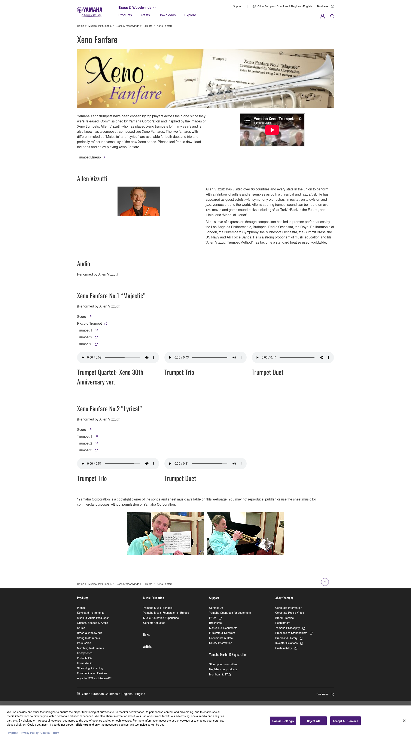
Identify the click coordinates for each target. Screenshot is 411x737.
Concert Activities (154, 623)
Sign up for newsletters (223, 664)
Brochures (215, 623)
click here (82, 724)
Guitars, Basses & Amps (92, 623)
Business (323, 6)
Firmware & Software (222, 633)
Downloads (167, 14)
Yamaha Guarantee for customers (230, 612)
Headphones (84, 653)
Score (81, 316)
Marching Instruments (90, 648)
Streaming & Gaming (90, 668)
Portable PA (84, 658)
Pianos (81, 608)
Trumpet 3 (84, 343)
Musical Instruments (100, 25)
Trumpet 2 (84, 337)
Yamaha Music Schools (158, 608)
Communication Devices (92, 673)
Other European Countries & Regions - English (285, 6)
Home (80, 25)
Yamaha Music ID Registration (228, 654)
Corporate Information (288, 608)
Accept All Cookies (345, 721)
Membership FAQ (220, 674)
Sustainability (283, 648)
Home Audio (84, 663)
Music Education (153, 597)
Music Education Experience (161, 618)
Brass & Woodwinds (135, 7)
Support (237, 6)
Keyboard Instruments (90, 612)
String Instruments (88, 638)
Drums (81, 628)
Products (125, 14)
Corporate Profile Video (289, 612)
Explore (190, 14)
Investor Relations (286, 643)
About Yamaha (284, 597)
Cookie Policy (49, 733)
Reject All (313, 721)
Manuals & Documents (223, 628)
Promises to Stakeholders (291, 633)
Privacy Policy (29, 733)
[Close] (404, 720)
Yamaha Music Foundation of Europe (166, 612)
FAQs (212, 618)
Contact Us (216, 608)
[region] (205, 721)
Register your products (223, 669)
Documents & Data (221, 638)
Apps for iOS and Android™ (94, 678)
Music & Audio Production (93, 618)
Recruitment (282, 623)
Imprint (13, 733)
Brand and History (286, 638)
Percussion (84, 643)
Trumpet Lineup (89, 157)
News (146, 634)
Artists (145, 14)
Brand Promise (284, 618)
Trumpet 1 (84, 330)
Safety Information (220, 643)
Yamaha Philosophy (287, 628)
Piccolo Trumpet (89, 323)
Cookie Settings (283, 721)
